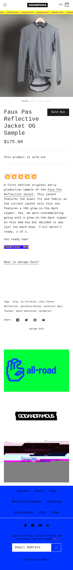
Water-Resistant (26, 311)
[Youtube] (40, 525)
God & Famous (41, 560)
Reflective (11, 306)
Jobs (42, 512)
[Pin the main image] (34, 320)
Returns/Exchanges (27, 501)
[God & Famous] (36, 5)
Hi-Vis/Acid (28, 301)
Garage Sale (36, 329)
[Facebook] (32, 525)
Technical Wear (52, 306)
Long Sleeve (46, 301)
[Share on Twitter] (26, 320)
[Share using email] (43, 320)
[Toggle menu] (5, 5)
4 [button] (48, 103)
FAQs (52, 491)
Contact (23, 491)
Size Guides (23, 512)
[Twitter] (25, 525)
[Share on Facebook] (17, 320)
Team (55, 512)
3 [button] (40, 103)
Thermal (8, 311)
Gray (15, 301)
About (39, 491)
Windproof (45, 311)
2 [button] (33, 103)
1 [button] (25, 103)
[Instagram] (47, 525)
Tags (6, 301)
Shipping (54, 501)
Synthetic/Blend (30, 306)
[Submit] (56, 548)
